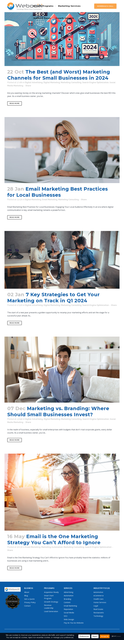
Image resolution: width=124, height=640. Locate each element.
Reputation (68, 609)
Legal (95, 606)
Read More (14, 103)
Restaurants (98, 612)
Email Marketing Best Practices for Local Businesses (57, 192)
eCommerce (98, 595)
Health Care (98, 599)
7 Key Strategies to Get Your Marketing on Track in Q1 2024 (53, 297)
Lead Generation (51, 611)
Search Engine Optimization (95, 82)
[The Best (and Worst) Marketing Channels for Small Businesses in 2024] (62, 33)
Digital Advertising (34, 82)
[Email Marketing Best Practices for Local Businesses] (62, 150)
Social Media (69, 612)
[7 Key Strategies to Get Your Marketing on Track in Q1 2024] (62, 260)
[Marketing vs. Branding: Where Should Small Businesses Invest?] (62, 370)
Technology (98, 616)
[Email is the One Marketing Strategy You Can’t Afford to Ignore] (62, 492)
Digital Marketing (51, 82)
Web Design (69, 619)
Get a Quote (29, 599)
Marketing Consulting (71, 82)
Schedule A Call (105, 6)
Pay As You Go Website (74, 623)
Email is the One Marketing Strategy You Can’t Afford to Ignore (54, 539)
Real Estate (98, 609)
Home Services (99, 602)
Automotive (98, 592)
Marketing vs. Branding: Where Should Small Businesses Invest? (58, 411)
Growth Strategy (51, 601)
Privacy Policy (30, 602)
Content (67, 602)
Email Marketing (49, 199)
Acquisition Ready (51, 592)
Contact (27, 606)
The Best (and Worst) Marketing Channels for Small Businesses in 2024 (58, 75)
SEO (65, 616)
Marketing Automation (52, 547)
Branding (67, 599)
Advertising (68, 592)
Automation (68, 595)
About (26, 592)
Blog (26, 595)
